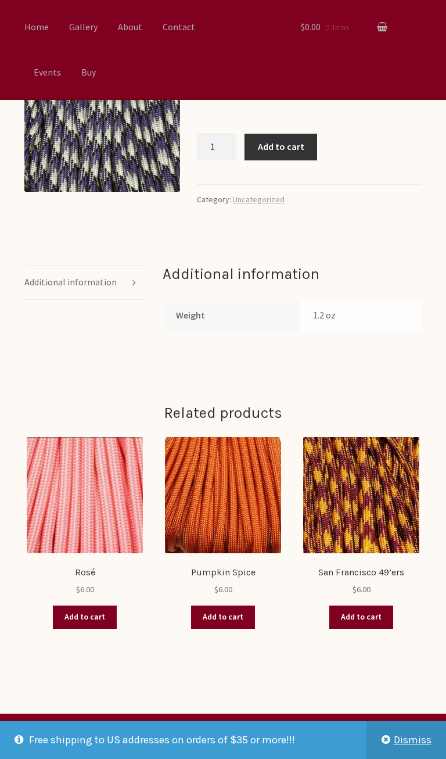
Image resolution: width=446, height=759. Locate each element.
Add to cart (281, 146)
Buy (88, 72)
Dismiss (412, 739)
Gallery (83, 27)
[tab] (84, 283)
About (130, 27)
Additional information (70, 282)
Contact (179, 27)
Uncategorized (259, 199)
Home (36, 27)
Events (47, 72)
